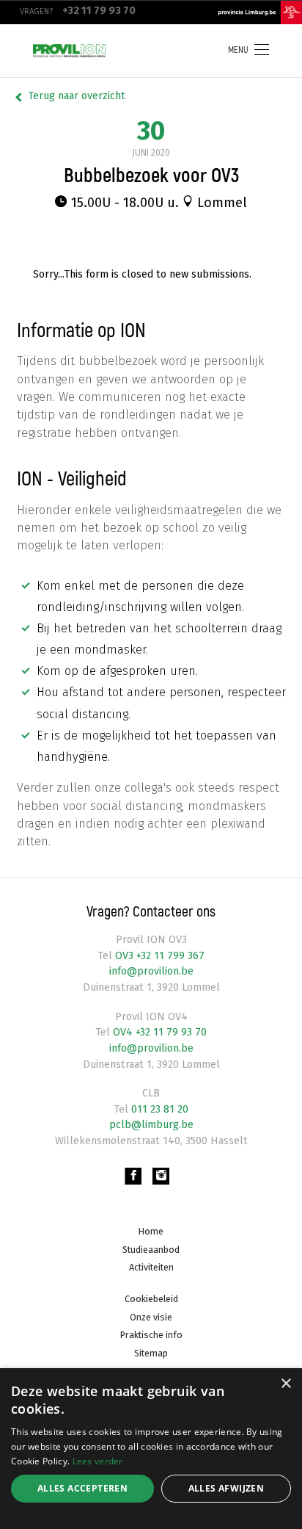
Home (151, 1231)
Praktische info (151, 1334)
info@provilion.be (151, 971)
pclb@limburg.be (151, 1124)
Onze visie (151, 1317)
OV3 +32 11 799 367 (158, 956)
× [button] (285, 1383)
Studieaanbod (151, 1249)
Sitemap (151, 1353)
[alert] (151, 1448)
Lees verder (98, 1461)
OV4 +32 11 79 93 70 (158, 1032)
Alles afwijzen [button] (226, 1488)
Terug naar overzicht (76, 96)
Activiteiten (151, 1267)
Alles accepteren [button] (82, 1488)
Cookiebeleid (151, 1298)
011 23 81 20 (158, 1109)
